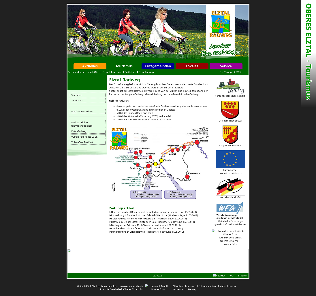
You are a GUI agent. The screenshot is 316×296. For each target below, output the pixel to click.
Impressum (179, 289)
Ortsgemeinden (158, 66)
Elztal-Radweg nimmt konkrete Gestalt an (133, 218)
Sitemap (191, 289)
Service (226, 66)
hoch (231, 275)
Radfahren (130, 72)
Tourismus (124, 66)
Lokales (192, 66)
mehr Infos (231, 244)
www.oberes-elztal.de (131, 286)
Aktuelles (90, 66)
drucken (242, 275)
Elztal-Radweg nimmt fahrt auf (127, 228)
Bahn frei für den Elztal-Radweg (128, 231)
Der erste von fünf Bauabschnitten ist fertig (134, 212)
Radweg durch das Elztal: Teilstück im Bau (133, 221)
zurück (221, 275)
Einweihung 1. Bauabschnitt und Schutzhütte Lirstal (139, 215)
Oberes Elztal (101, 72)
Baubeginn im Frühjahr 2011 (126, 225)
